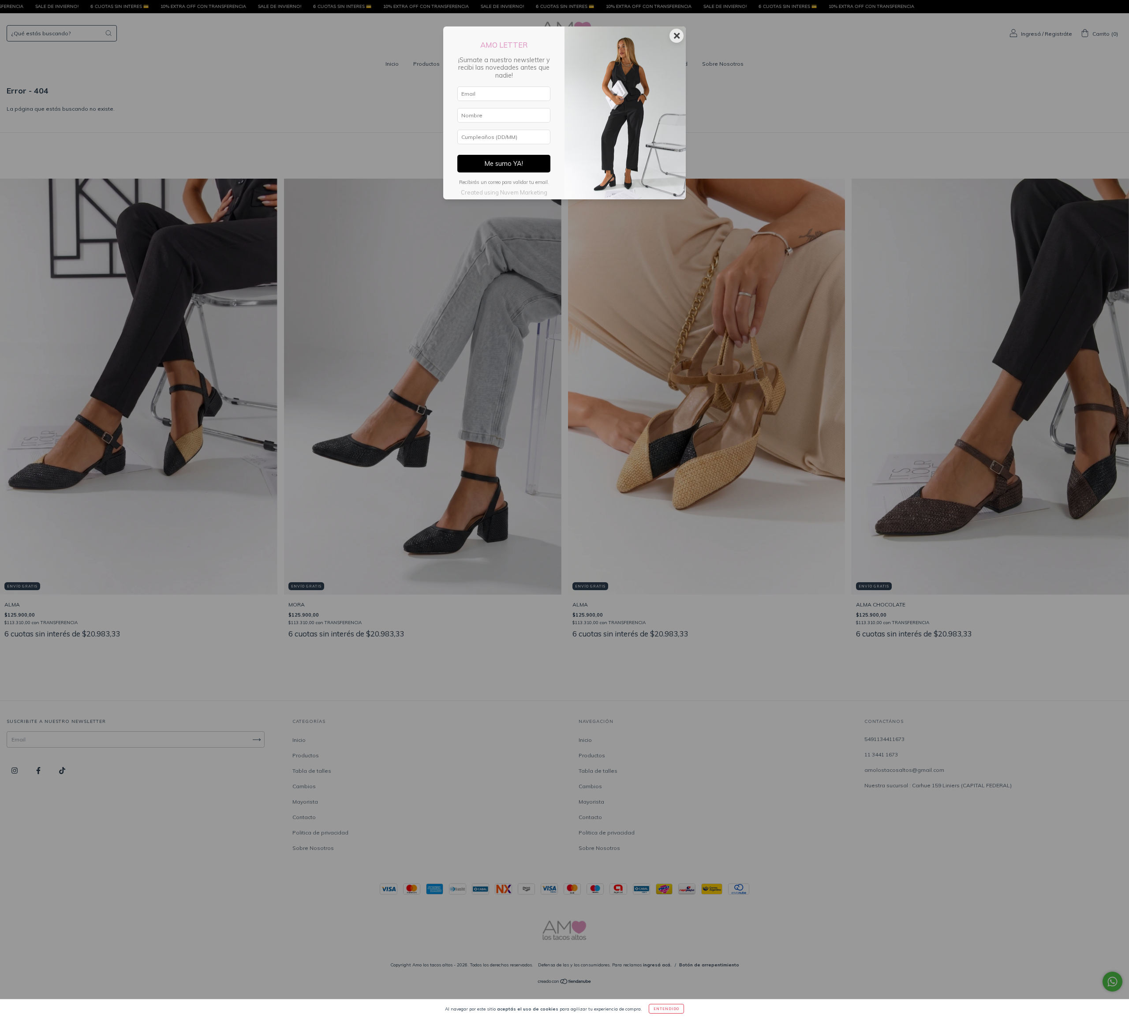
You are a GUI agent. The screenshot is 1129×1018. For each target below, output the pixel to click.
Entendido (666, 1009)
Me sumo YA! (504, 164)
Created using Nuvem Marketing (504, 192)
